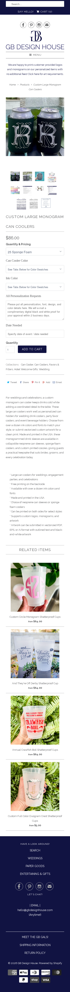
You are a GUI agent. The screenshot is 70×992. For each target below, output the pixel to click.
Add (48, 382)
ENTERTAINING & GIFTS (35, 873)
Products (24, 84)
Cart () (46, 11)
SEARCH (35, 850)
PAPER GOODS (35, 866)
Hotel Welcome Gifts (26, 369)
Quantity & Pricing (18, 244)
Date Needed (14, 325)
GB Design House (28, 963)
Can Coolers (41, 364)
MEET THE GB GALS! (35, 937)
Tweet (13, 382)
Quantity (12, 342)
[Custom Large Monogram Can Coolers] (35, 126)
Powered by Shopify (50, 963)
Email (59, 382)
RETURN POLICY (35, 952)
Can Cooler (27, 364)
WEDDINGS (35, 858)
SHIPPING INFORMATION (35, 945)
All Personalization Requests (23, 296)
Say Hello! (26, 11)
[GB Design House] (35, 41)
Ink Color (12, 278)
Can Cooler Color (17, 260)
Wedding (44, 369)
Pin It (37, 382)
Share (26, 382)
